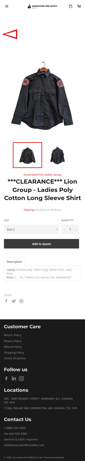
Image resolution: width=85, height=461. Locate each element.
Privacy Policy (13, 341)
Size (6, 220)
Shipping (29, 210)
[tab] (14, 262)
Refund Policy (13, 347)
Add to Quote (41, 244)
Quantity (67, 220)
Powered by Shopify (53, 457)
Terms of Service (15, 358)
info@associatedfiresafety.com (24, 445)
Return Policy (12, 335)
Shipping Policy (14, 352)
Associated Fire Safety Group (42, 174)
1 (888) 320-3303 (15, 428)
